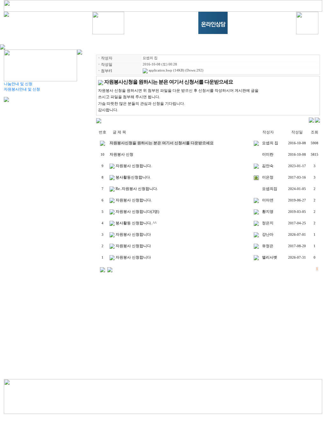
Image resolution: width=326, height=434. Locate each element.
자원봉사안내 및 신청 (22, 89)
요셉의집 (269, 188)
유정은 (267, 246)
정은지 (267, 223)
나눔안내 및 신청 (18, 84)
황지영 (267, 211)
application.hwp (160, 70)
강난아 (267, 234)
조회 (314, 132)
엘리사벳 (269, 257)
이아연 (267, 200)
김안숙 (267, 166)
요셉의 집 (150, 58)
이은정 (267, 177)
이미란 (267, 154)
